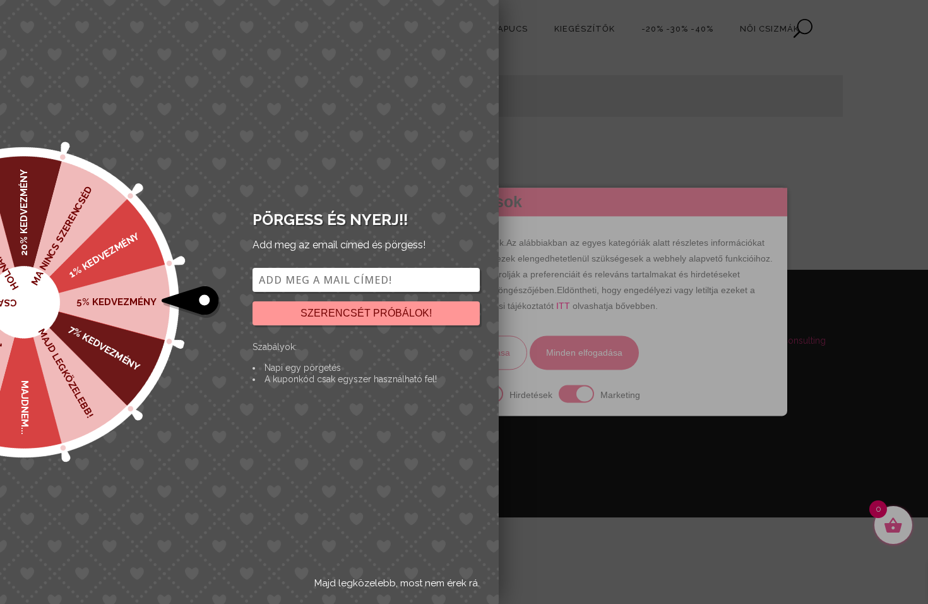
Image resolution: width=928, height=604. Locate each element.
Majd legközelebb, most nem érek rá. (397, 583)
